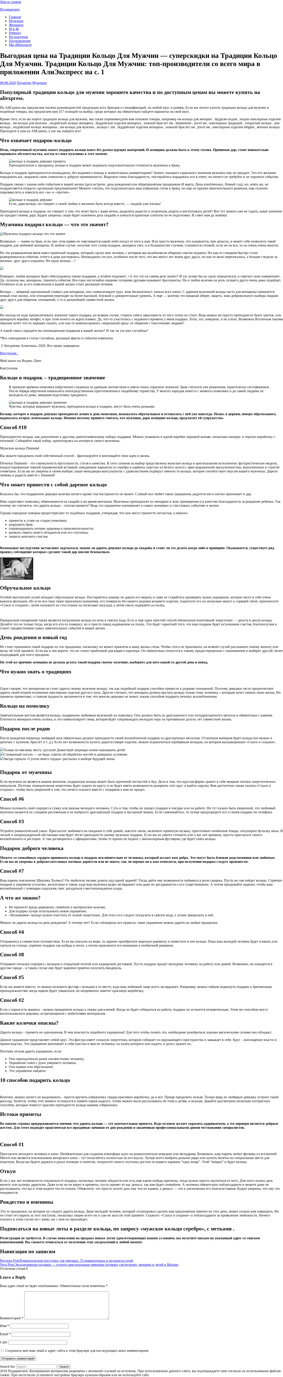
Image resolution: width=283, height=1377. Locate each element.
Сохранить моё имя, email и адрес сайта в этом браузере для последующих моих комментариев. (77, 1350)
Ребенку (15, 33)
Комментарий (11, 1318)
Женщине (16, 25)
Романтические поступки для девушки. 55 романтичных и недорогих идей (66, 1260)
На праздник (18, 37)
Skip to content (10, 2)
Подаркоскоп (10, 9)
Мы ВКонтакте (20, 45)
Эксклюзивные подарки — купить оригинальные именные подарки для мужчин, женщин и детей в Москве (89, 1264)
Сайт (4, 1342)
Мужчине (16, 21)
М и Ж (14, 29)
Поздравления (19, 41)
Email (5, 1334)
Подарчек (24, 83)
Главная (15, 17)
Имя (4, 1326)
